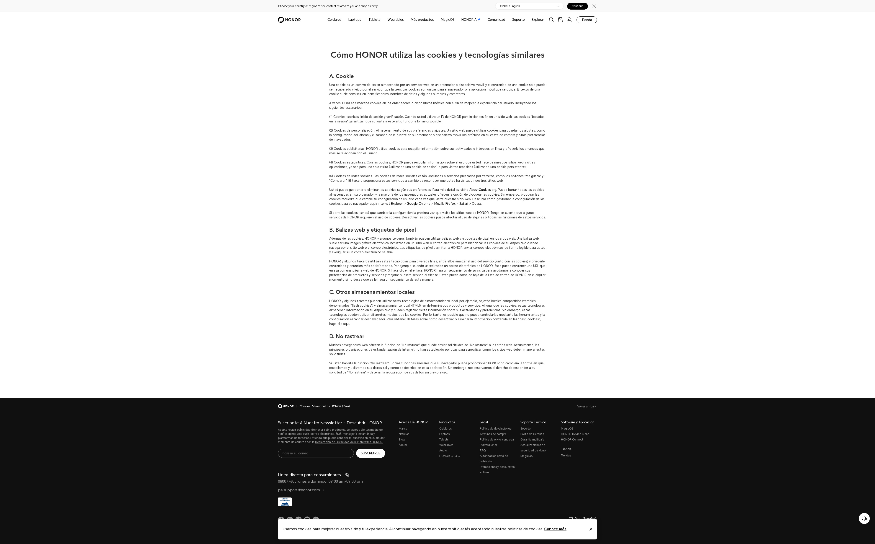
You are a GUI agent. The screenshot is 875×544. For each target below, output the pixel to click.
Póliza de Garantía (532, 434)
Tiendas (566, 455)
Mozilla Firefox (445, 203)
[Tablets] (382, 20)
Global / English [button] (510, 6)
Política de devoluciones (495, 428)
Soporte (518, 19)
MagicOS (448, 19)
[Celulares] (343, 20)
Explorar (538, 19)
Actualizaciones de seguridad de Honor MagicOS (533, 450)
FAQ (483, 450)
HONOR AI (469, 19)
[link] (560, 19)
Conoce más (555, 529)
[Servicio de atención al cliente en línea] (864, 518)
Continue (577, 6)
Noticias (404, 434)
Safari (463, 203)
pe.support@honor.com (299, 490)
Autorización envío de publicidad (494, 458)
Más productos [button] (422, 19)
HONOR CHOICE (450, 456)
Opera (476, 203)
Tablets (374, 19)
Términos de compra (493, 434)
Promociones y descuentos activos (497, 469)
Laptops (354, 19)
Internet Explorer (390, 203)
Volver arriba (585, 406)
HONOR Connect (572, 439)
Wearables (396, 19)
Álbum (403, 445)
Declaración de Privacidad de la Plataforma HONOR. (349, 442)
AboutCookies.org (482, 190)
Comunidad (496, 19)
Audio (443, 450)
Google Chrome (418, 203)
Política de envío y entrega (497, 439)
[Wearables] (405, 20)
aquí (346, 324)
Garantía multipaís (532, 439)
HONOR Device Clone (575, 434)
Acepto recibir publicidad (294, 429)
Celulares (334, 19)
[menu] (569, 19)
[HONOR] (289, 406)
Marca (403, 428)
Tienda (587, 20)
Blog (402, 439)
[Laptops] (363, 20)
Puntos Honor (488, 445)
